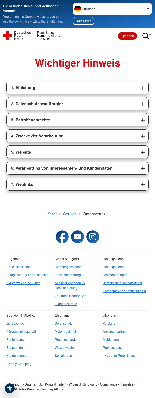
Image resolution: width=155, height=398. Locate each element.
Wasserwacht (64, 347)
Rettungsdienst (113, 266)
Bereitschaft (63, 323)
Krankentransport (115, 274)
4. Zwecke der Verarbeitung (37, 136)
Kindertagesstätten (68, 266)
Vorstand (109, 323)
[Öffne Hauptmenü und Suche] (147, 36)
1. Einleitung (23, 87)
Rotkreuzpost (112, 347)
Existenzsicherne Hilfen (23, 283)
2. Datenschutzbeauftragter (37, 103)
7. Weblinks (22, 184)
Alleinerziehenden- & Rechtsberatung (70, 285)
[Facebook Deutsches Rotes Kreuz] (62, 236)
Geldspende (15, 323)
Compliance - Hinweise (116, 384)
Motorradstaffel (65, 331)
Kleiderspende (16, 355)
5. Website (21, 152)
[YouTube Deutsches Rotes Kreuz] (77, 236)
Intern (62, 384)
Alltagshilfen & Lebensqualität (27, 274)
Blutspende (14, 347)
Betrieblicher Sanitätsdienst (122, 283)
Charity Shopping (18, 363)
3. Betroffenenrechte (30, 120)
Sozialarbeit (63, 355)
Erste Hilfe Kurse (18, 266)
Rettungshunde (66, 339)
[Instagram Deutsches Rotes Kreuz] (92, 236)
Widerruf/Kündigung (83, 384)
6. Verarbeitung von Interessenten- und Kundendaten (61, 168)
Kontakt (50, 384)
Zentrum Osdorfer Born (71, 295)
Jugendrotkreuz (66, 303)
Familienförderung (68, 274)
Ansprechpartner (115, 331)
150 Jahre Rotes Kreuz (119, 355)
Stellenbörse (15, 339)
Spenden (127, 36)
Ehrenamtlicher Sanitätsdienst (124, 291)
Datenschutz (34, 384)
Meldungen (111, 339)
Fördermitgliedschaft (21, 331)
